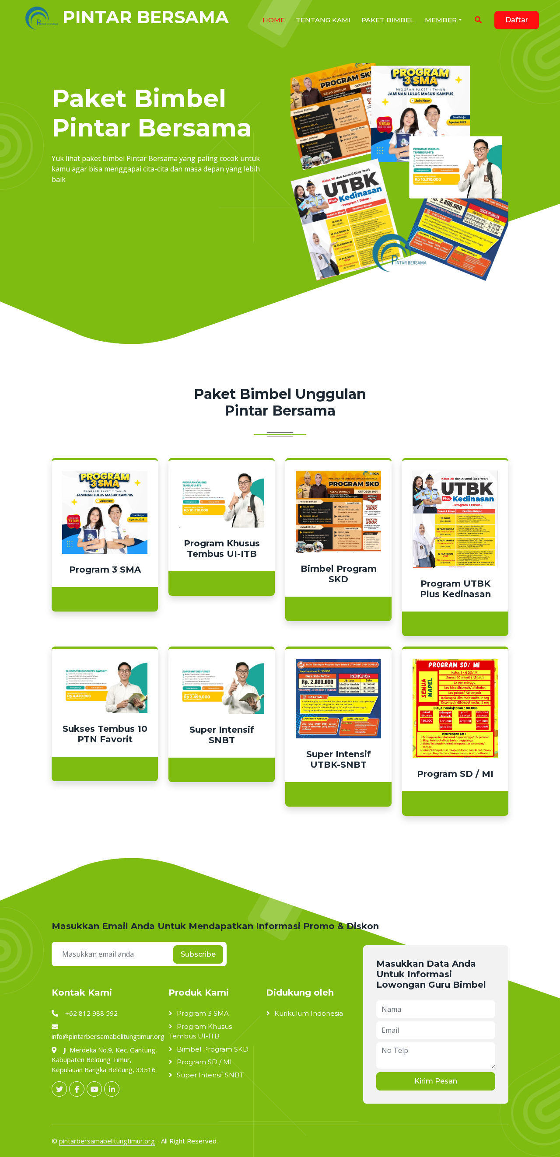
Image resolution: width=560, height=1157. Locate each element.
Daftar (516, 20)
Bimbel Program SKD (212, 1049)
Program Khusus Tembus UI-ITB (200, 1031)
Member (441, 20)
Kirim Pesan (435, 1081)
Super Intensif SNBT (210, 1075)
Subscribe (198, 954)
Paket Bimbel (387, 20)
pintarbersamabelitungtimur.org (107, 1140)
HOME (273, 20)
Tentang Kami (323, 20)
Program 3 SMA (203, 1013)
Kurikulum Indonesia (308, 1013)
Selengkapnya (105, 599)
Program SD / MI (204, 1062)
